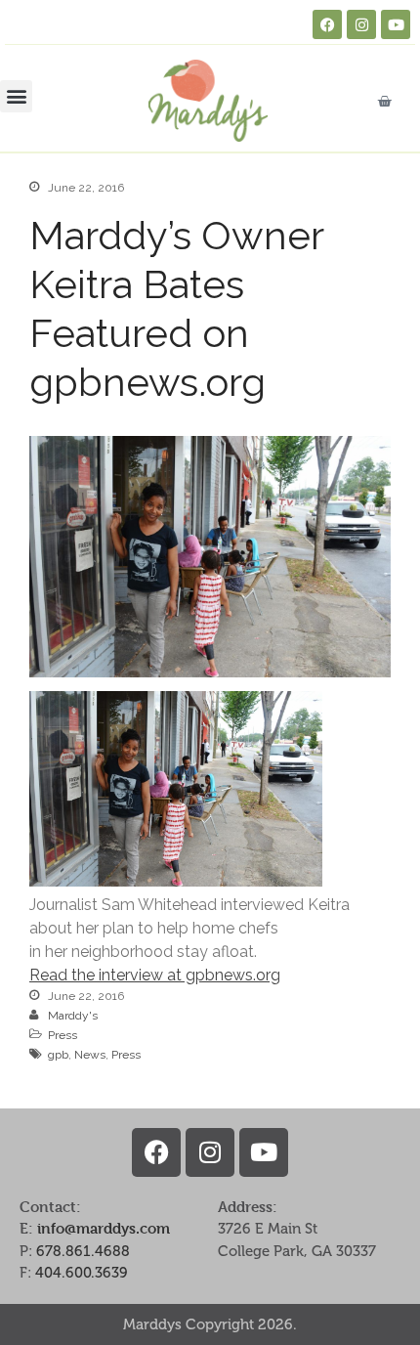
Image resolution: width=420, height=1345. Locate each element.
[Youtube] (395, 24)
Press (62, 1035)
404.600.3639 (81, 1272)
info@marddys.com (103, 1228)
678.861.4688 (83, 1251)
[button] (16, 96)
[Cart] (384, 101)
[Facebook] (327, 24)
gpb (58, 1055)
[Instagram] (361, 24)
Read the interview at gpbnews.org (154, 975)
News (89, 1055)
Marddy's (73, 1015)
